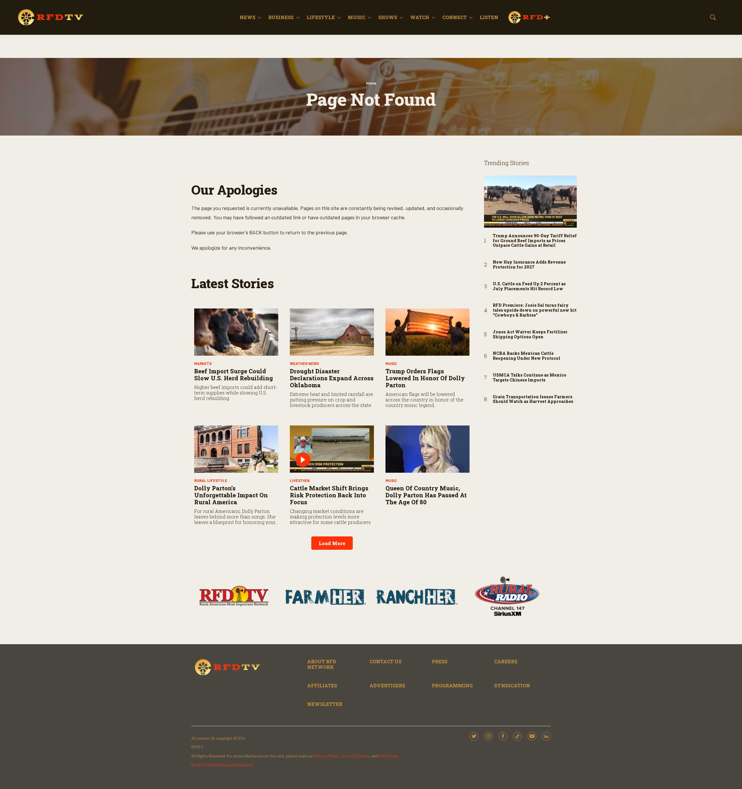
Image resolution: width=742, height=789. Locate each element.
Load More (332, 543)
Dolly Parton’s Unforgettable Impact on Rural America (231, 495)
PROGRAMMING (452, 685)
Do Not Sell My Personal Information (222, 764)
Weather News (304, 363)
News (247, 17)
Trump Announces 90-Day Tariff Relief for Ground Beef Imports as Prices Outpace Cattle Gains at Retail (535, 240)
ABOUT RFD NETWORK (321, 664)
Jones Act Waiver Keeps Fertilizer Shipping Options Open (530, 334)
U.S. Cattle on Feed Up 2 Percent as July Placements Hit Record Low (529, 286)
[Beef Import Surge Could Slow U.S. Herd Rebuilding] (236, 332)
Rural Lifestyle (210, 480)
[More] (259, 17)
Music (356, 17)
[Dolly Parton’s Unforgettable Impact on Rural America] (236, 449)
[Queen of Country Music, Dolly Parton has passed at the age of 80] (427, 449)
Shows (387, 17)
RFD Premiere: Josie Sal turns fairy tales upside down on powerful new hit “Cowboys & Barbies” (534, 310)
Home (371, 83)
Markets (203, 363)
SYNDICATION (512, 685)
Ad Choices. (389, 755)
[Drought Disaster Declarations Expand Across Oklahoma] (332, 332)
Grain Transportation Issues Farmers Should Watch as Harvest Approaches (533, 399)
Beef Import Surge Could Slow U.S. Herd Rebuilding (233, 374)
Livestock (300, 480)
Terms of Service (354, 755)
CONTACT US (385, 661)
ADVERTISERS (387, 685)
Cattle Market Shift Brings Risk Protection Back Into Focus (329, 495)
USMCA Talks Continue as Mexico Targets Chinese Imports (529, 378)
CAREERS (505, 661)
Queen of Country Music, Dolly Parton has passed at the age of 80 (426, 495)
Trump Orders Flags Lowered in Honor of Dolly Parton (425, 378)
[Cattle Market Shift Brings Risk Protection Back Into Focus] (332, 449)
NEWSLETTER (324, 704)
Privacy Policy (326, 755)
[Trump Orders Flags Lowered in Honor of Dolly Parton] (427, 332)
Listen (489, 17)
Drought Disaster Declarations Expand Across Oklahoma (332, 378)
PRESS (440, 661)
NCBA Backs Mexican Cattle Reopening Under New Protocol (526, 356)
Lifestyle (321, 17)
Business (281, 17)
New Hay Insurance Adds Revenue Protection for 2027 (529, 265)
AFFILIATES (322, 685)
